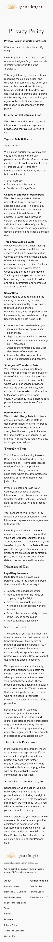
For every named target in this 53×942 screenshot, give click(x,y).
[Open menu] (6, 13)
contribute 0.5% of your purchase (26, 869)
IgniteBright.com (28, 61)
